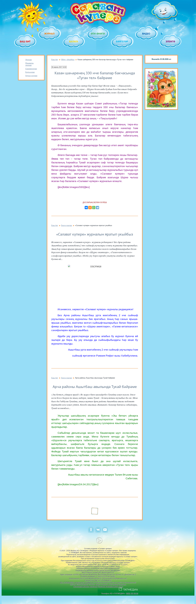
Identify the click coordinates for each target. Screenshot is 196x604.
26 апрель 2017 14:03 (59, 67)
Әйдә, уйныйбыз (67, 60)
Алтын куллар (31, 76)
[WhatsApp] (93, 207)
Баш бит (54, 60)
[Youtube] (105, 532)
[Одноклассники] (90, 207)
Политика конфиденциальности (110, 586)
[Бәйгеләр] (122, 41)
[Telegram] (97, 207)
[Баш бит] (25, 41)
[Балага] (74, 41)
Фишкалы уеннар (29, 64)
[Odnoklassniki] (91, 532)
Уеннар (28, 60)
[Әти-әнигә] (98, 33)
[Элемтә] (171, 41)
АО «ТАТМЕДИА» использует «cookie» (76, 582)
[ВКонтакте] (86, 207)
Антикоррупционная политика (85, 586)
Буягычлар (30, 72)
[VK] (98, 532)
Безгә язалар (66, 225)
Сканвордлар (31, 69)
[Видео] (146, 33)
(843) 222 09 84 (132, 593)
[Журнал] (49, 33)
